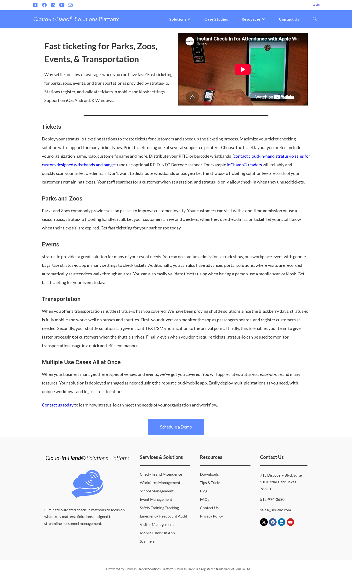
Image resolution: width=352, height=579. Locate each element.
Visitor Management (157, 524)
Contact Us (209, 507)
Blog (203, 491)
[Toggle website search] (314, 19)
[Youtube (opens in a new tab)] (61, 5)
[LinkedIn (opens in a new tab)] (53, 5)
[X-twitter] (264, 522)
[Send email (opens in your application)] (70, 5)
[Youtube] (290, 522)
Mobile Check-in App (157, 532)
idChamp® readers (244, 164)
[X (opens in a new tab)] (36, 5)
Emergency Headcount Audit (163, 516)
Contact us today (58, 404)
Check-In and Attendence (161, 474)
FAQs (204, 499)
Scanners (147, 541)
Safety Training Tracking (159, 507)
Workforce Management (160, 482)
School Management (157, 491)
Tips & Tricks (210, 482)
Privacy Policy (211, 516)
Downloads (209, 474)
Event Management (156, 499)
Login (316, 4)
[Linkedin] (281, 522)
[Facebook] (273, 522)
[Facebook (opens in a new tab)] (44, 5)
